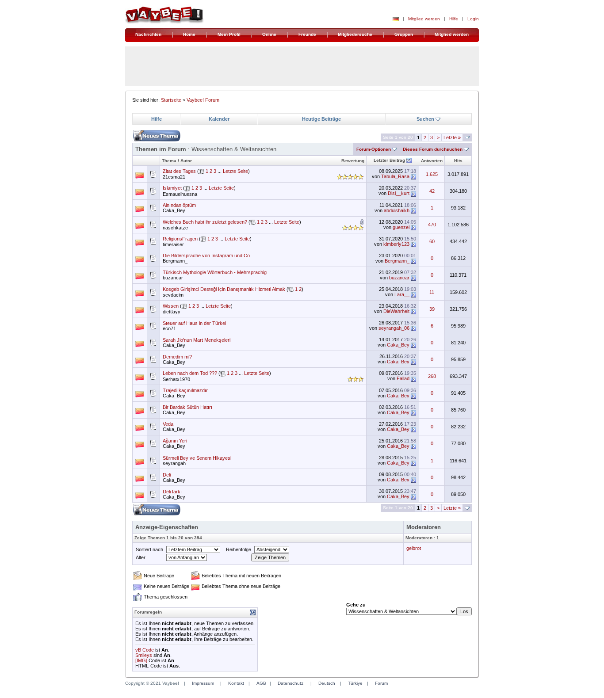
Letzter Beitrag (389, 160)
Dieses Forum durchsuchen (433, 149)
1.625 (432, 174)
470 (432, 224)
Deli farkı (172, 491)
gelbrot (413, 548)
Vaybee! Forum (203, 100)
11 (431, 292)
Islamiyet (172, 188)
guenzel (401, 227)
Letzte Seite (235, 171)
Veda (168, 424)
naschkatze (175, 227)
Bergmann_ (175, 260)
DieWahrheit (396, 311)
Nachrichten (148, 34)
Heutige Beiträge (321, 119)
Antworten (432, 160)
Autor (186, 160)
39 (432, 309)
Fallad (403, 378)
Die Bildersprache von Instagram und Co (206, 255)
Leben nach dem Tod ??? (190, 373)
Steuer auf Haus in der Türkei (194, 323)
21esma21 (174, 176)
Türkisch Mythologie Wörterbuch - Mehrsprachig (215, 272)
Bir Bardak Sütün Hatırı (187, 407)
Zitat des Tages (179, 171)
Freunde (307, 34)
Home (189, 34)
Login (473, 18)
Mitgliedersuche (355, 34)
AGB (261, 683)
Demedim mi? (177, 356)
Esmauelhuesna (180, 194)
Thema (169, 160)
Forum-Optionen (373, 149)
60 (432, 241)
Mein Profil (229, 34)
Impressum (203, 683)
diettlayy (171, 311)
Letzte (452, 137)
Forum (381, 683)
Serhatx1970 (176, 379)
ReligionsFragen (180, 238)
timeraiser (173, 244)
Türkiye (355, 683)
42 (432, 191)
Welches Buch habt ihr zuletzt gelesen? (205, 222)
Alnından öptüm (179, 205)
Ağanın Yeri (175, 440)
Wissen (171, 306)
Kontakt (236, 683)
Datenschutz (290, 683)
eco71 (169, 328)
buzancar (173, 277)
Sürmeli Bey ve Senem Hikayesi (197, 458)
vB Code (144, 649)
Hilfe (453, 18)
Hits (458, 160)
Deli (167, 474)
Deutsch (326, 683)
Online (269, 34)
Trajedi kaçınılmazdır (185, 390)
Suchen (425, 119)
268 (432, 376)
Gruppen (403, 34)
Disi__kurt (398, 193)
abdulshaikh (396, 210)
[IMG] (141, 660)
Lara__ (401, 294)
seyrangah (174, 463)
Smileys (143, 655)
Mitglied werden (424, 18)
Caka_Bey (174, 210)
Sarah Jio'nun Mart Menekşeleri (196, 340)
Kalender (219, 119)
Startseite (171, 100)
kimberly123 (396, 244)
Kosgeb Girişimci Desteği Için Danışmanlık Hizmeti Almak (224, 289)
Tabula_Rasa (395, 176)
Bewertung (352, 160)
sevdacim (173, 295)
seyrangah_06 (393, 328)
